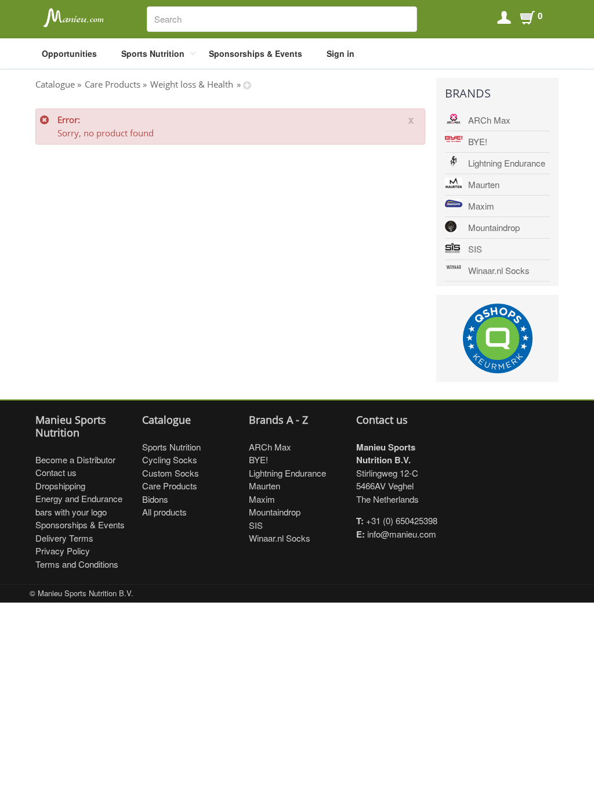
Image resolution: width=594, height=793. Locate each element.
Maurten (483, 184)
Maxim (481, 206)
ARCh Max (489, 120)
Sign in (340, 53)
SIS (475, 249)
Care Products (112, 84)
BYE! (477, 141)
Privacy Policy (62, 551)
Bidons (155, 499)
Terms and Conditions (76, 564)
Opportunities (69, 53)
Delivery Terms (64, 538)
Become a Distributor (75, 459)
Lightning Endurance (506, 163)
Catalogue (55, 84)
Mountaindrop (494, 227)
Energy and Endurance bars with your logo (78, 505)
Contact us (56, 472)
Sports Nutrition (152, 53)
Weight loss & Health (191, 84)
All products (164, 512)
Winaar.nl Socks (499, 270)
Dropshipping (60, 486)
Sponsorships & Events (255, 53)
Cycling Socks (169, 459)
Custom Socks (170, 473)
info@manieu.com (401, 534)
